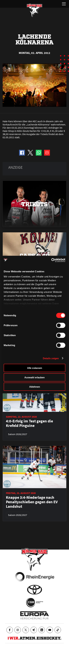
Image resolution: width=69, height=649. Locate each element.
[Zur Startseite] (34, 10)
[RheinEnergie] (34, 577)
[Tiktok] (58, 630)
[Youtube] (50, 630)
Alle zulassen (34, 368)
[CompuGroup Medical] (34, 602)
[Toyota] (34, 589)
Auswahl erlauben (34, 377)
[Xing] (33, 630)
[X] (25, 630)
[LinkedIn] (42, 630)
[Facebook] (9, 630)
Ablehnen (34, 386)
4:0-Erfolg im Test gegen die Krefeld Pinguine (29, 423)
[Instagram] (17, 630)
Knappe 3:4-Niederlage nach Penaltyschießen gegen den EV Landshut (32, 502)
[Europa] (34, 615)
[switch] (60, 325)
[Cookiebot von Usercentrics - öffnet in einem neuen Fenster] (51, 260)
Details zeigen (51, 358)
